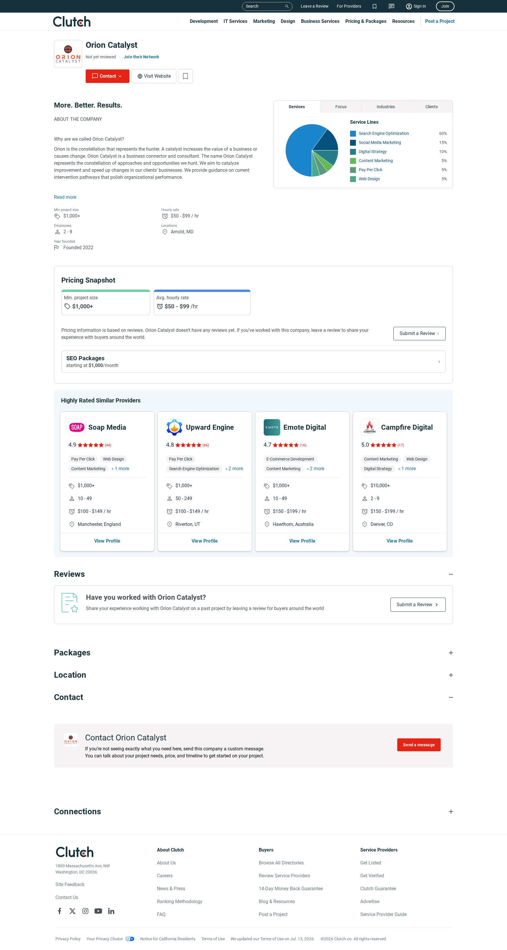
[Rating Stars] (90, 445)
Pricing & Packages (365, 21)
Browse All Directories (281, 863)
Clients (431, 106)
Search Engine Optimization (384, 133)
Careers (165, 875)
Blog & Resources (277, 901)
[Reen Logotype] (76, 427)
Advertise (369, 901)
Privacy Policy (68, 939)
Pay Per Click (370, 169)
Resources (403, 21)
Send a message (419, 744)
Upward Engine (210, 427)
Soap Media (107, 427)
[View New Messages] (391, 6)
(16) (303, 445)
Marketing (264, 21)
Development (204, 21)
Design (288, 21)
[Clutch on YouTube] (98, 911)
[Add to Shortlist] (185, 76)
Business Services (320, 21)
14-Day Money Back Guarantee (291, 888)
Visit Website (157, 76)
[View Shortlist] (374, 6)
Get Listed (370, 863)
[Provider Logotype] (68, 54)
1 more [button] (122, 468)
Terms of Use (213, 939)
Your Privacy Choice (105, 939)
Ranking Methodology (179, 901)
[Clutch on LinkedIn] (111, 911)
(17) (401, 445)
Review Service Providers (284, 875)
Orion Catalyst (111, 45)
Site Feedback (69, 884)
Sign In (420, 6)
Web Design (369, 178)
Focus (341, 106)
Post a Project (439, 21)
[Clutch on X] (72, 911)
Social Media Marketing (380, 142)
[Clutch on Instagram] (85, 911)
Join (445, 6)
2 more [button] (236, 468)
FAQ (161, 914)
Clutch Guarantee (378, 888)
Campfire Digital (407, 427)
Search (252, 6)
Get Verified (372, 875)
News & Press (171, 888)
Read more (65, 197)
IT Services (235, 21)
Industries (386, 106)
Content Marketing (376, 160)
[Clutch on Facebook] (59, 911)
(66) (205, 445)
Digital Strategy (373, 151)
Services (297, 106)
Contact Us (66, 897)
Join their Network (141, 57)
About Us (166, 863)
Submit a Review (417, 333)
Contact (108, 76)
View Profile (107, 541)
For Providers (349, 6)
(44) (108, 445)
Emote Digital (304, 427)
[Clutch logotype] (72, 21)
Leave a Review (315, 6)
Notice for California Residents (167, 939)
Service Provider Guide (383, 914)
